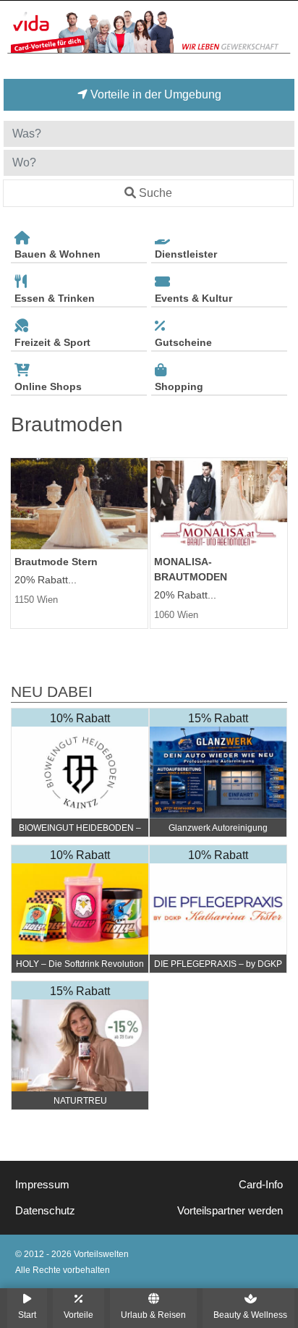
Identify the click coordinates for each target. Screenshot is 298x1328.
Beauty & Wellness (250, 1314)
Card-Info (261, 1184)
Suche (155, 193)
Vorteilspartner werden (230, 1211)
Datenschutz (45, 1211)
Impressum (42, 1184)
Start (27, 1314)
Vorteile (78, 1314)
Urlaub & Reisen (153, 1314)
